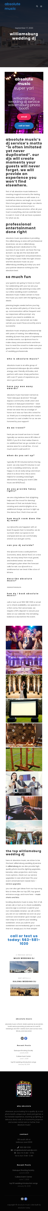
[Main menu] (41, 6)
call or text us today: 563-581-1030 (24, 939)
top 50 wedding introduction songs (23, 1062)
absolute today (24, 1208)
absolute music (12, 6)
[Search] (37, 6)
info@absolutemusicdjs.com (25, 1150)
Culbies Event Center (23, 1056)
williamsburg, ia (14, 866)
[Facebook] (25, 1038)
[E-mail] (22, 1038)
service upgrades (13, 884)
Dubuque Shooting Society (23, 1050)
